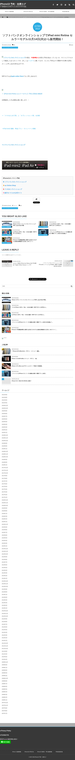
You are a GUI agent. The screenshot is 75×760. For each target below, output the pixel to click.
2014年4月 (4, 570)
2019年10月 (5, 440)
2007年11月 (5, 705)
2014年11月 (5, 551)
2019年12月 (5, 435)
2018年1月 (4, 465)
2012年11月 (5, 613)
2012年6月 (4, 627)
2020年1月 (4, 432)
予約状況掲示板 (65, 11)
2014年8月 (4, 559)
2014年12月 (5, 548)
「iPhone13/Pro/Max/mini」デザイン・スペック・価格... (26, 351)
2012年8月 (4, 621)
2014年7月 (4, 562)
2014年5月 (4, 567)
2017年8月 (4, 478)
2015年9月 (4, 527)
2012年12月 (5, 610)
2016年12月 (5, 500)
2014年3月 (4, 573)
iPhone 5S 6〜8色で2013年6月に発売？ (22, 381)
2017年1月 (4, 497)
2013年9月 (4, 589)
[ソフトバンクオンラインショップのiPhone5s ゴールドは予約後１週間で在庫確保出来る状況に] (68, 260)
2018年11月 (5, 454)
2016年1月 (4, 521)
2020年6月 (4, 419)
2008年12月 (5, 678)
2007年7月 (4, 713)
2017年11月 (5, 470)
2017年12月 (5, 467)
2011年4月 (4, 654)
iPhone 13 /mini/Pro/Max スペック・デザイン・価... (24, 358)
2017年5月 (4, 486)
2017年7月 (4, 481)
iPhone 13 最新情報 (9, 11)
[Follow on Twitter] (57, 4)
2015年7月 (4, 532)
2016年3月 (4, 516)
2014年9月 (4, 556)
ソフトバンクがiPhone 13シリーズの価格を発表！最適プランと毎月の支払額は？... (32, 322)
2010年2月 (4, 659)
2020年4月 (4, 424)
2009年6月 (4, 670)
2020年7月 (4, 416)
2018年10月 (5, 456)
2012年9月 (4, 619)
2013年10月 (5, 586)
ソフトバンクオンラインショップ (9, 47)
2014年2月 (4, 575)
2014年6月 (4, 565)
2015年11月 (5, 524)
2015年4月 (4, 540)
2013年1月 (4, 608)
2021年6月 (4, 400)
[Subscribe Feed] (69, 4)
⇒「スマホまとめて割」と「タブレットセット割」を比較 (21, 115)
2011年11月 (5, 646)
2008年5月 (4, 689)
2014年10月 (5, 554)
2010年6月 (4, 656)
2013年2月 (4, 605)
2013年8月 (4, 592)
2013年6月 (4, 597)
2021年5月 (4, 402)
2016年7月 (4, 513)
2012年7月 (4, 624)
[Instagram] (61, 4)
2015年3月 (4, 543)
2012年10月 (5, 616)
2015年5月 (4, 538)
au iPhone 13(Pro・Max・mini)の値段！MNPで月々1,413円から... (28, 314)
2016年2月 (4, 519)
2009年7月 (4, 667)
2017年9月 (4, 475)
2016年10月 (5, 505)
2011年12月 (5, 643)
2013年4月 (4, 600)
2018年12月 (5, 451)
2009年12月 (5, 662)
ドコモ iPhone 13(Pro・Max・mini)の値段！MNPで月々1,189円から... (29, 307)
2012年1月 (4, 640)
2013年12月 (5, 581)
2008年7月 (4, 683)
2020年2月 (4, 429)
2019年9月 (4, 443)
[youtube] (65, 4)
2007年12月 (5, 702)
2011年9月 (4, 651)
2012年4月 (4, 632)
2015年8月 (4, 529)
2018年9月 (4, 459)
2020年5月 (4, 421)
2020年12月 (5, 405)
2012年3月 (4, 635)
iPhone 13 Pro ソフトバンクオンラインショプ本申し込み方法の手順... (29, 299)
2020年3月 (4, 427)
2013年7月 (4, 594)
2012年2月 (4, 637)
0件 (14, 44)
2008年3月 (4, 694)
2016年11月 (5, 502)
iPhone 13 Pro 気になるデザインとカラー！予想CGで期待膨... (27, 366)
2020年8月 (4, 413)
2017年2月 (4, 494)
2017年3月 (4, 492)
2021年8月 (4, 397)
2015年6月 (4, 535)
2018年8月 (4, 462)
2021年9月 (4, 394)
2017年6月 (4, 484)
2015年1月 (4, 546)
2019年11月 (5, 438)
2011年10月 (5, 648)
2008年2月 (4, 697)
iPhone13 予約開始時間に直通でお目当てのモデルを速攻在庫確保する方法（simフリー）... (34, 329)
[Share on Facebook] (53, 4)
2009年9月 (4, 664)
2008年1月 (4, 700)
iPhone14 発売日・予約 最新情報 (47, 11)
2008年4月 (4, 691)
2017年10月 (5, 473)
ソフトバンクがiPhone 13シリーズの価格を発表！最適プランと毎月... (29, 373)
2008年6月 (4, 686)
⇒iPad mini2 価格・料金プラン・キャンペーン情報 (19, 128)
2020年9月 (4, 411)
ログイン (14, 254)
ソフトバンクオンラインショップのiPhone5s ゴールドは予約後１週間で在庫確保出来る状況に (50, 264)
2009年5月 (4, 673)
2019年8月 (4, 446)
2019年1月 (4, 448)
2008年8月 (4, 681)
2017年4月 (4, 489)
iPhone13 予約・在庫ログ (13, 4)
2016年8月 (4, 510)
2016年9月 (4, 508)
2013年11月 (5, 583)
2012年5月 (4, 629)
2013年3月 (4, 602)
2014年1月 (4, 578)
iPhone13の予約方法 (28, 11)
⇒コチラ (31, 60)
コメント (15, 205)
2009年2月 (4, 675)
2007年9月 (4, 708)
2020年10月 (5, 408)
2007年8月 (4, 710)
